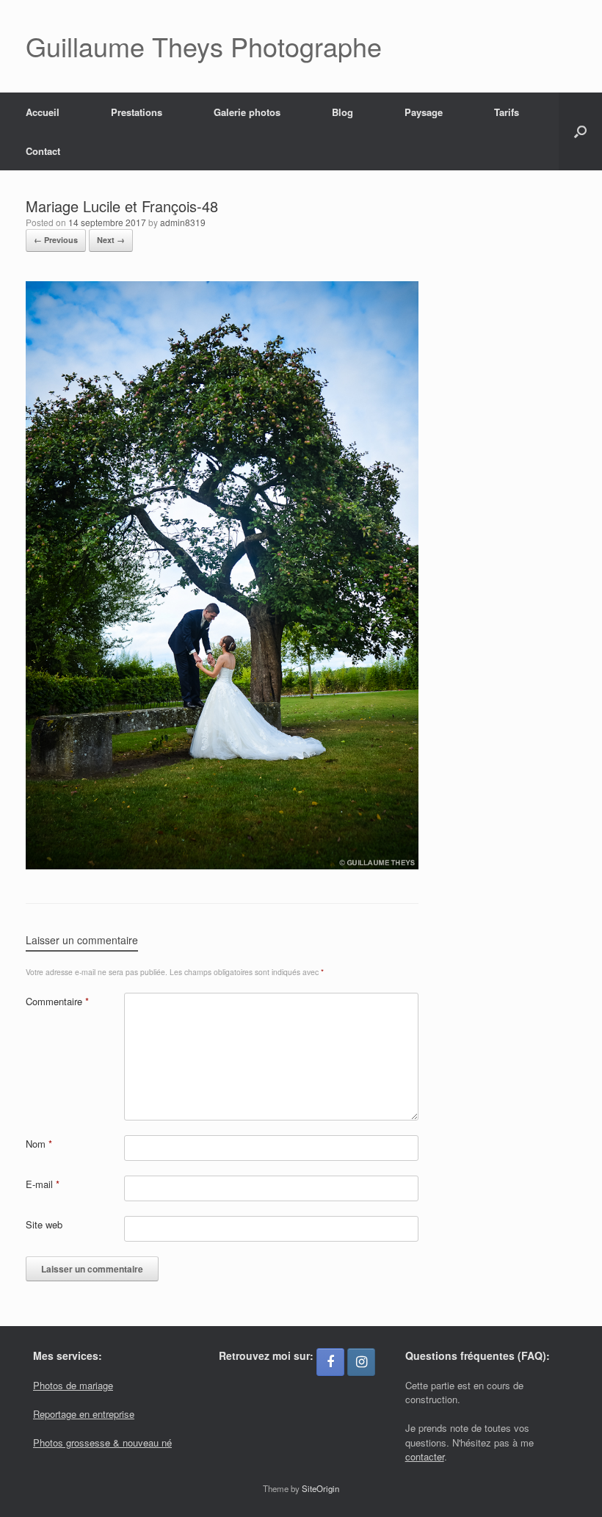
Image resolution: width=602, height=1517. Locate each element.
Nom (39, 1144)
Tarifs (506, 112)
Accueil (42, 112)
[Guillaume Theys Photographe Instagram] (361, 1362)
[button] (580, 131)
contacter (424, 1456)
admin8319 (183, 222)
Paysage (424, 112)
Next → (111, 239)
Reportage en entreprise (83, 1414)
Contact (43, 151)
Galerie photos (247, 112)
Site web (44, 1224)
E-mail (42, 1184)
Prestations (136, 112)
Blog (342, 112)
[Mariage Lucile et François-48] (222, 865)
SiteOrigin (320, 1488)
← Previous (56, 239)
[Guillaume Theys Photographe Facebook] (330, 1362)
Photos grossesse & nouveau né (102, 1442)
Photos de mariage (73, 1385)
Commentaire (57, 1001)
